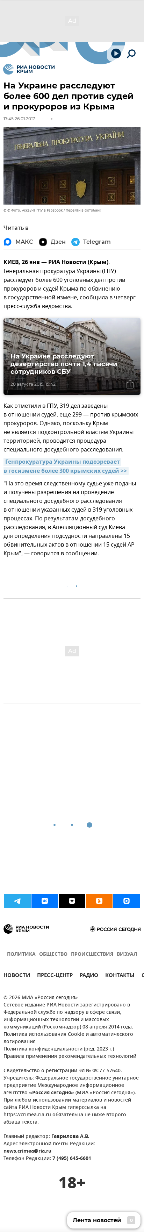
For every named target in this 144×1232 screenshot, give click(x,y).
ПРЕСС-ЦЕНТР (55, 976)
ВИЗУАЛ (127, 954)
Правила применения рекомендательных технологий (69, 1057)
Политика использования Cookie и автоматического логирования (68, 1038)
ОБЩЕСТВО (53, 954)
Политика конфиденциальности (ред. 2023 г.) (58, 1049)
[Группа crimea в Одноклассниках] (99, 901)
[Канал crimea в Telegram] (17, 901)
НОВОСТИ (16, 976)
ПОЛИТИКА (21, 954)
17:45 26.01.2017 (19, 118)
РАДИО (89, 976)
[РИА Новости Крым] (28, 69)
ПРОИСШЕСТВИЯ (92, 954)
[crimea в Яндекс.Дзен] (72, 901)
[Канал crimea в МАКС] (126, 901)
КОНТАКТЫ (120, 976)
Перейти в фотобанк (83, 210)
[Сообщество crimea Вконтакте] (44, 901)
